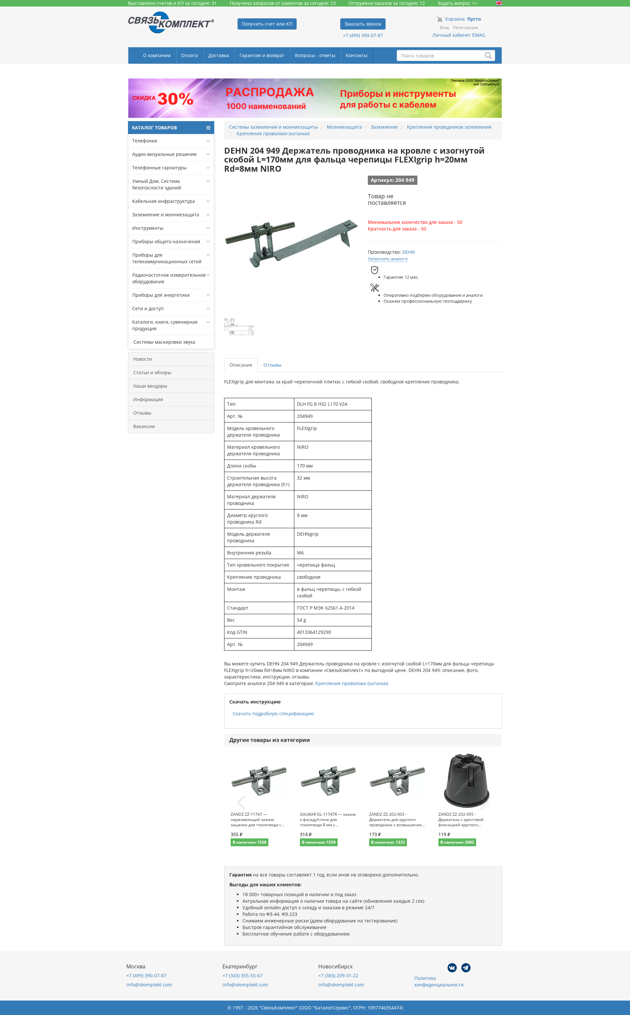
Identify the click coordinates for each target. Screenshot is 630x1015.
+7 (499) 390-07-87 (363, 35)
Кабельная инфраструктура (163, 201)
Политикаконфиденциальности (439, 981)
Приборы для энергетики (161, 295)
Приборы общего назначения (166, 241)
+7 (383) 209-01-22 (338, 975)
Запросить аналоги (388, 259)
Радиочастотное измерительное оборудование (169, 278)
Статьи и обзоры (152, 372)
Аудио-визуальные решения (164, 154)
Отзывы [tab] (272, 365)
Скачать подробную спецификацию (273, 713)
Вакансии (144, 426)
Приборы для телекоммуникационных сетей (166, 258)
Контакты (357, 55)
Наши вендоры (150, 386)
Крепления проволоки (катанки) (351, 683)
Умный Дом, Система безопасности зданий (156, 184)
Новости (142, 359)
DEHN (408, 252)
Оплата (189, 55)
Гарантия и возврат (262, 55)
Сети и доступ (148, 308)
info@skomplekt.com (149, 985)
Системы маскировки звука (163, 342)
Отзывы (142, 413)
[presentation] (241, 803)
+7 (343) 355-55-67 (242, 975)
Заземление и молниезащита (165, 214)
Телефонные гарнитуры (159, 167)
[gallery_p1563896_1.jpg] (239, 327)
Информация (148, 399)
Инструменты (147, 228)
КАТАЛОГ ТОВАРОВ (154, 127)
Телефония (144, 141)
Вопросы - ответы (315, 55)
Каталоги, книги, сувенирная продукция (165, 325)
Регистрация (465, 27)
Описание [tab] (240, 365)
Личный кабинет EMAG (458, 35)
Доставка (218, 55)
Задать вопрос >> (457, 3)
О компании (157, 55)
